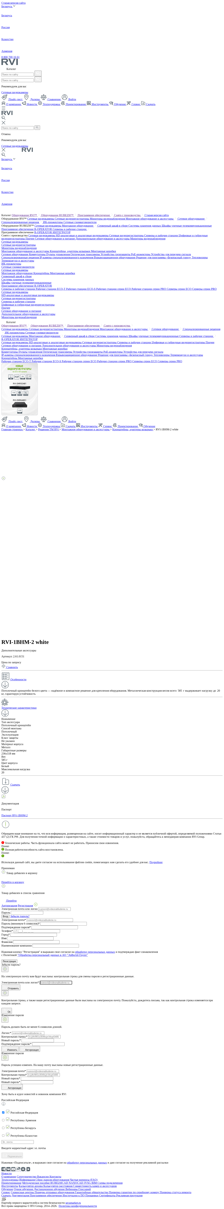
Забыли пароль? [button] (19, 916)
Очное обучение (24, 1189)
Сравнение (54, 99)
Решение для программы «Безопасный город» (164, 257)
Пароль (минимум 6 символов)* (20, 923)
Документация (21, 1195)
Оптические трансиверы (86, 254)
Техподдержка (51, 104)
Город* (5, 934)
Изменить (12, 1050)
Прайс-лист (15, 99)
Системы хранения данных (145, 225)
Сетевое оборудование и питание (55, 238)
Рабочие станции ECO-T (51, 288)
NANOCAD (76, 1182)
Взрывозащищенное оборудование (115, 257)
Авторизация (32, 1050)
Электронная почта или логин (19, 908)
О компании (14, 104)
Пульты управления (58, 254)
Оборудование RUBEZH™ (57, 215)
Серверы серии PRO (204, 288)
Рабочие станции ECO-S (81, 288)
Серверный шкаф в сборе (112, 225)
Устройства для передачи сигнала (171, 254)
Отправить (13, 988)
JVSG (88, 1182)
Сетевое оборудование (191, 218)
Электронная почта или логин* (20, 982)
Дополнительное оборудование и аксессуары (103, 238)
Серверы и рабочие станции (70, 229)
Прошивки (92, 1195)
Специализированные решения (20, 222)
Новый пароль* (10, 1078)
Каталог (31, 429)
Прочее (30, 238)
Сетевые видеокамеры (14, 92)
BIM (94, 1182)
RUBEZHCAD (59, 1182)
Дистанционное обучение (49, 1189)
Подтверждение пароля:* (16, 1043)
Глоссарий (84, 1189)
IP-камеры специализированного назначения (67, 257)
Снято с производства (127, 215)
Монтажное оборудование (78, 225)
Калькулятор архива (31, 1186)
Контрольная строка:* (14, 1036)
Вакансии (43, 1176)
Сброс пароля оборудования (53, 1179)
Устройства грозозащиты (116, 254)
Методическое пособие (36, 1182)
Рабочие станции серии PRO (149, 288)
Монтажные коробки (103, 251)
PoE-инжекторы (141, 254)
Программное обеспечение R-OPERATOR (27, 229)
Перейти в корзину (12, 882)
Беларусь (7, 6)
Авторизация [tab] (9, 905)
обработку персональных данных (95, 951)
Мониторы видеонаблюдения (108, 218)
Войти (72, 99)
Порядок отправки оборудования (55, 1192)
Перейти (11, 900)
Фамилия (6, 941)
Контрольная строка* (14, 1074)
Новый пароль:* (11, 1040)
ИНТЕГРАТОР (62, 232)
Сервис (136, 104)
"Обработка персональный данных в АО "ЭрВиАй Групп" (53, 955)
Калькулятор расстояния (58, 1186)
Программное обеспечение (94, 215)
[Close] (4, 969)
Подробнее (156, 862)
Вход (5, 916)
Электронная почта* (13, 919)
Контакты (55, 1176)
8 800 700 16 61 (10, 57)
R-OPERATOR (43, 232)
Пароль (5, 912)
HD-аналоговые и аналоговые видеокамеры (82, 235)
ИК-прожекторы (53, 222)
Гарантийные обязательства (92, 1192)
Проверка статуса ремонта (175, 1192)
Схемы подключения (109, 1182)
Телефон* (7, 930)
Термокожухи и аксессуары (17, 260)
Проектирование (76, 104)
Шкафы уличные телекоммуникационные (187, 225)
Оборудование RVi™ (25, 215)
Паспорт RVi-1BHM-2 (14, 815)
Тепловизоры (200, 257)
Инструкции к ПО (74, 1195)
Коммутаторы (37, 254)
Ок (8, 1011)
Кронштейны (41, 273)
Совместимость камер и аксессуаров (95, 1186)
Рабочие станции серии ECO (114, 288)
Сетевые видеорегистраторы (72, 218)
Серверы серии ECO (179, 288)
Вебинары (71, 1189)
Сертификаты (107, 1195)
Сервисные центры (23, 1192)
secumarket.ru (73, 1202)
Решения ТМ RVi (48, 429)
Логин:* (6, 1032)
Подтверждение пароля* (16, 927)
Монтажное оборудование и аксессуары (150, 218)
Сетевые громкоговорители (80, 222)
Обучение (120, 104)
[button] (112, 680)
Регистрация (9, 961)
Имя (3, 938)
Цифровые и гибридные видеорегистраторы (28, 304)
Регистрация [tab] (25, 905)
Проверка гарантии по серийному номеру (134, 1192)
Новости (32, 104)
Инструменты (100, 104)
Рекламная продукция (129, 1195)
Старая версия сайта (13, 2)
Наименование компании (16, 945)
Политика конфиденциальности (78, 1205)
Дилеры (35, 99)
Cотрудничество (27, 1176)
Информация (27, 1179)
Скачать (150, 104)
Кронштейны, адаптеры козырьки (70, 251)
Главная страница (12, 429)
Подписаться (14, 1156)
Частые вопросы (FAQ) (83, 1179)
